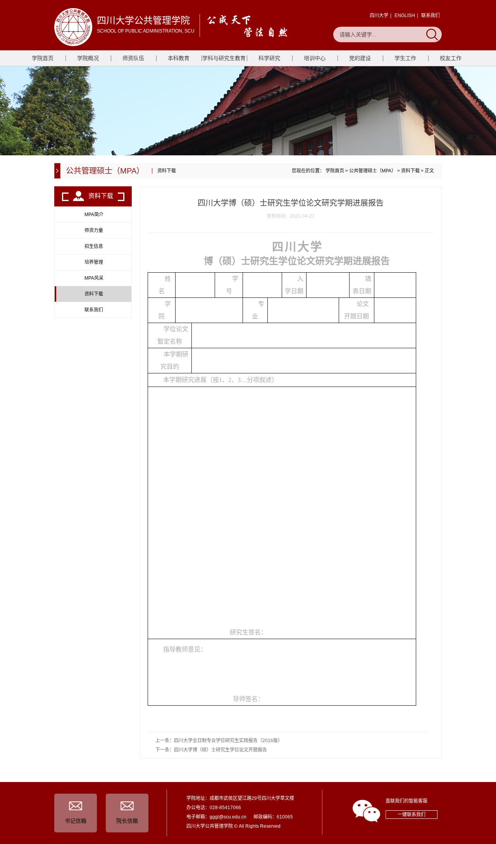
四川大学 (379, 15)
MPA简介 (93, 214)
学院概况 (88, 58)
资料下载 (410, 171)
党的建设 (360, 58)
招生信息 (93, 246)
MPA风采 (93, 278)
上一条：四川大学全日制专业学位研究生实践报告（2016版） (218, 740)
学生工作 (405, 58)
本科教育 (178, 58)
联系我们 (430, 15)
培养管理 (93, 262)
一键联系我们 (411, 814)
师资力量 (93, 230)
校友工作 (451, 58)
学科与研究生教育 (224, 58)
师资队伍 (133, 58)
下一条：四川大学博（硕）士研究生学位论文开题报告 (211, 750)
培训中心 (315, 58)
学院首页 (42, 58)
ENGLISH (404, 15)
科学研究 (269, 58)
